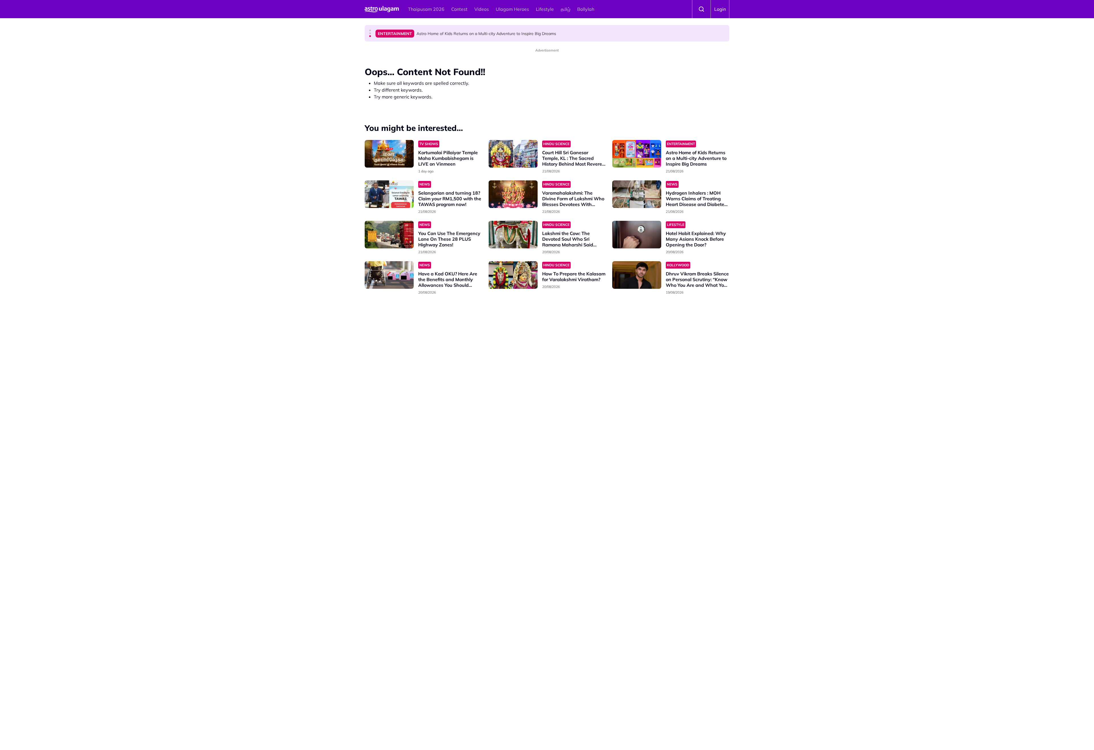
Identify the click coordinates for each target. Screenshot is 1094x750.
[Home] (382, 9)
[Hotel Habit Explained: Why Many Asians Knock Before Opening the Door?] (636, 234)
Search (701, 9)
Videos (481, 9)
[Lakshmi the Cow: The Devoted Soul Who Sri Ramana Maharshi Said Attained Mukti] (513, 234)
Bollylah (585, 9)
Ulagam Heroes (512, 9)
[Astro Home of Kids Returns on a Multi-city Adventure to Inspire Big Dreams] (636, 154)
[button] (370, 30)
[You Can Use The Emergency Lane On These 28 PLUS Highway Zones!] (389, 234)
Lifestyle (545, 9)
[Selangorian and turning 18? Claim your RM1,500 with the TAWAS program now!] (389, 194)
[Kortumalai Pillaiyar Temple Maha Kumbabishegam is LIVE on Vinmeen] (389, 154)
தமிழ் (565, 9)
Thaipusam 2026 (426, 9)
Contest (459, 9)
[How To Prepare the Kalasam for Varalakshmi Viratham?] (513, 275)
